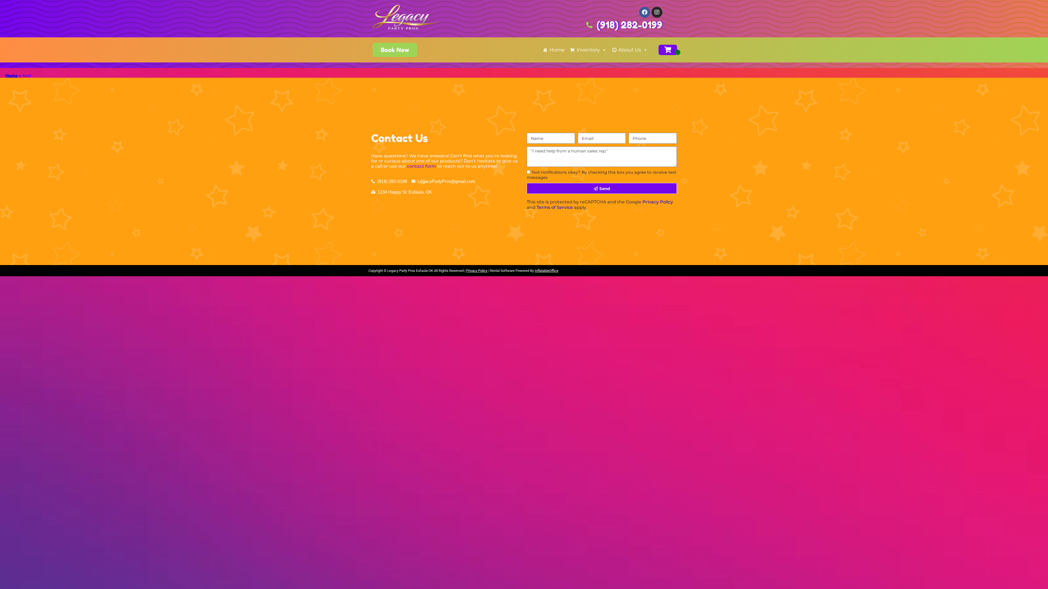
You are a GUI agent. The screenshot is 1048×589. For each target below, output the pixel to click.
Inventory (588, 50)
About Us (629, 50)
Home (557, 50)
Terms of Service (555, 207)
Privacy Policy (657, 202)
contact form (421, 166)
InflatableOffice (546, 271)
